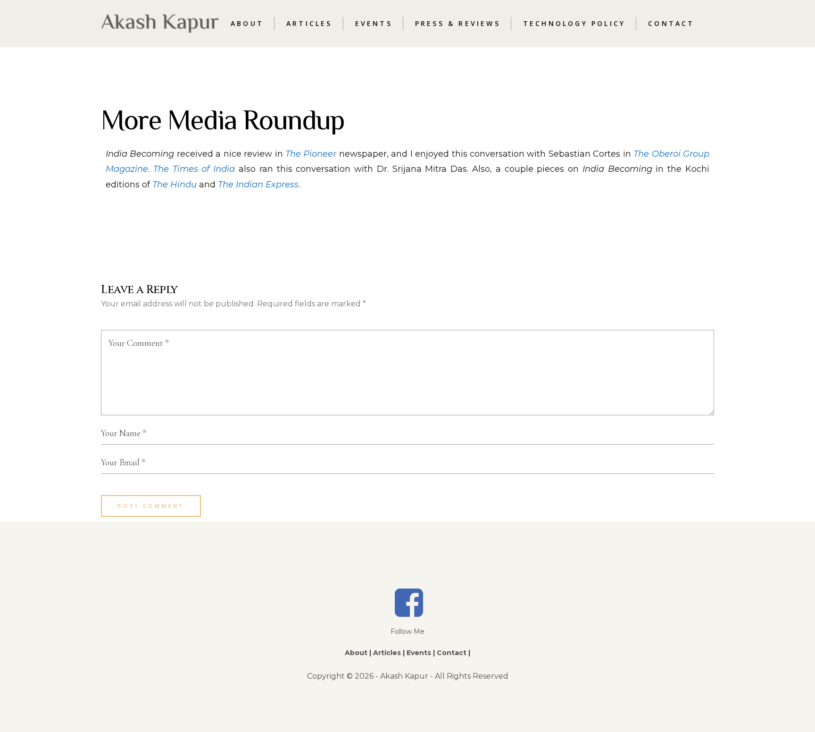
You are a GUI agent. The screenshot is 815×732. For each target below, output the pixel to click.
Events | (421, 652)
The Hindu (174, 184)
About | (358, 652)
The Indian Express (258, 184)
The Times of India (194, 169)
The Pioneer (310, 154)
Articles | (389, 652)
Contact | (453, 652)
